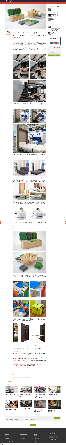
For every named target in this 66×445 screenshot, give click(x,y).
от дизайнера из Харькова (22, 222)
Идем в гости (17, 2)
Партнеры (7, 437)
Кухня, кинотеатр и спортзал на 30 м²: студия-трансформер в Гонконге (25, 364)
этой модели (20, 158)
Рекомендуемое (9, 381)
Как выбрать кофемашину (51, 411)
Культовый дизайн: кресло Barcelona (25, 395)
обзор (18, 377)
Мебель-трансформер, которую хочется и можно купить (25, 357)
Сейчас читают (9, 384)
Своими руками (28, 2)
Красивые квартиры (12, 2)
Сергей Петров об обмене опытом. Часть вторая (39, 410)
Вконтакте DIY (36, 437)
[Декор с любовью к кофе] (65, 222)
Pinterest (35, 441)
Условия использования (9, 441)
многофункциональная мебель (25, 377)
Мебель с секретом (11, 409)
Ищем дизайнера (8, 435)
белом (32, 158)
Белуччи (25, 181)
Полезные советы (22, 2)
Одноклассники (36, 438)
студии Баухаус (32, 49)
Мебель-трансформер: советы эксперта (20, 353)
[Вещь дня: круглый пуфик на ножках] (0, 222)
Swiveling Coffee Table (40, 203)
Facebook (35, 434)
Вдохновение (34, 2)
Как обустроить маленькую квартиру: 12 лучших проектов (24, 367)
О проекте (7, 434)
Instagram (35, 439)
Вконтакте (35, 435)
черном (35, 158)
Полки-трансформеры (16, 360)
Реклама (7, 439)
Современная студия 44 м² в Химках (53, 395)
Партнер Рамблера (52, 439)
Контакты (7, 438)
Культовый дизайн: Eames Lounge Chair (25, 409)
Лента (7, 2)
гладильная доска (37, 318)
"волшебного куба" (34, 275)
